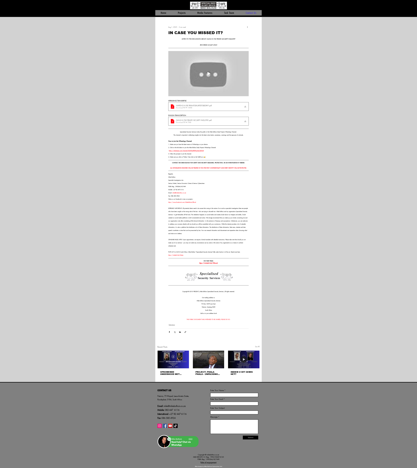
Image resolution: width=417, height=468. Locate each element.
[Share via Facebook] (169, 332)
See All (257, 347)
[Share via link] (185, 332)
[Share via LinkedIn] (180, 332)
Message (214, 417)
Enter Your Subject (217, 408)
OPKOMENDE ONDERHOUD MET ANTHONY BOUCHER (171, 373)
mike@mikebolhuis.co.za (174, 406)
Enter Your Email (216, 399)
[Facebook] (165, 426)
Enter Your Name (217, 390)
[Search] (259, 8)
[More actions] (247, 27)
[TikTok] (175, 426)
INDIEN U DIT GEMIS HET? (242, 373)
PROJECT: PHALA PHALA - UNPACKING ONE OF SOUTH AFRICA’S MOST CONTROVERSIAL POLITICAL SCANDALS (207, 373)
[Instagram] (159, 426)
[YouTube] (170, 426)
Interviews (172, 325)
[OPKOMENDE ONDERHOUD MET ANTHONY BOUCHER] (173, 359)
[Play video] (208, 73)
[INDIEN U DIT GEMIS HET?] (243, 359)
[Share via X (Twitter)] (175, 332)
